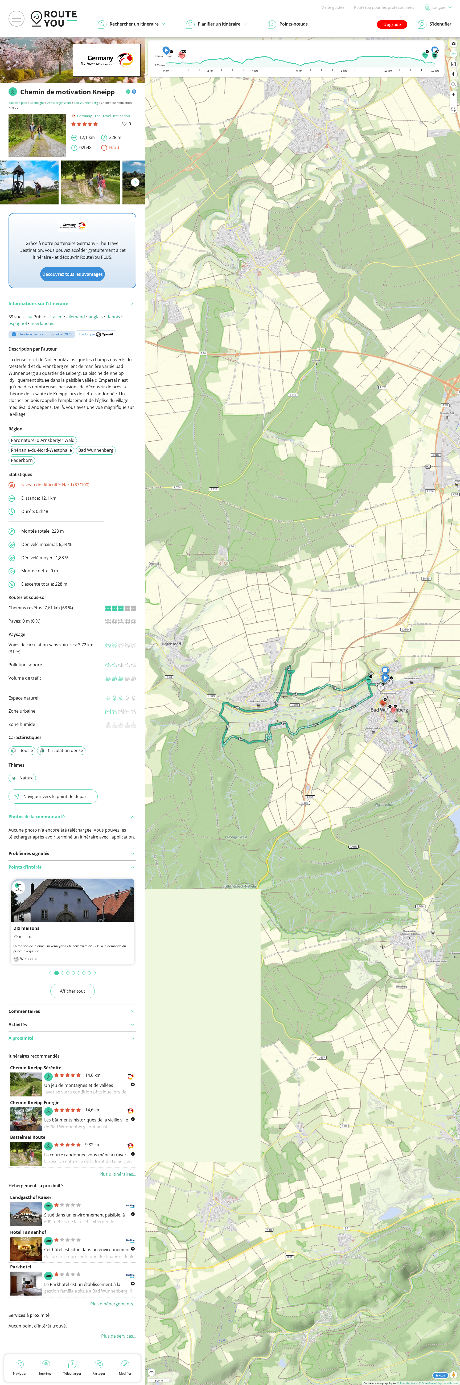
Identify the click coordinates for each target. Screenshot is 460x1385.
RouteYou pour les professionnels (384, 7)
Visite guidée (333, 7)
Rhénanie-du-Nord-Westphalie (41, 450)
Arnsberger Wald (59, 103)
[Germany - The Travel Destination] (106, 68)
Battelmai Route (27, 1137)
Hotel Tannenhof (28, 1232)
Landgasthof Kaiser (30, 1197)
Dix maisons (26, 928)
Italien (56, 317)
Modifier (125, 1373)
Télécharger (72, 1373)
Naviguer (20, 1373)
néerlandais (42, 323)
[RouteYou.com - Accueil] (54, 19)
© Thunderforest (407, 1383)
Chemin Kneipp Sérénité (35, 1068)
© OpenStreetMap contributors (438, 1383)
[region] (302, 711)
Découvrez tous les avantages (72, 274)
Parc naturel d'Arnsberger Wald (43, 440)
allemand (75, 317)
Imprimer (46, 1373)
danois (113, 317)
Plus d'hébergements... (113, 1304)
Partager (98, 1373)
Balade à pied (18, 103)
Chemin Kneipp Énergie (34, 1102)
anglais (96, 317)
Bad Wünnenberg (86, 103)
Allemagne (37, 103)
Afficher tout (72, 991)
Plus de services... (118, 1336)
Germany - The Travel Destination (103, 115)
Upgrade (392, 24)
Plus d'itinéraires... (117, 1174)
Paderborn (22, 460)
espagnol (18, 323)
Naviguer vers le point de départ (55, 796)
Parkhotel (20, 1267)
